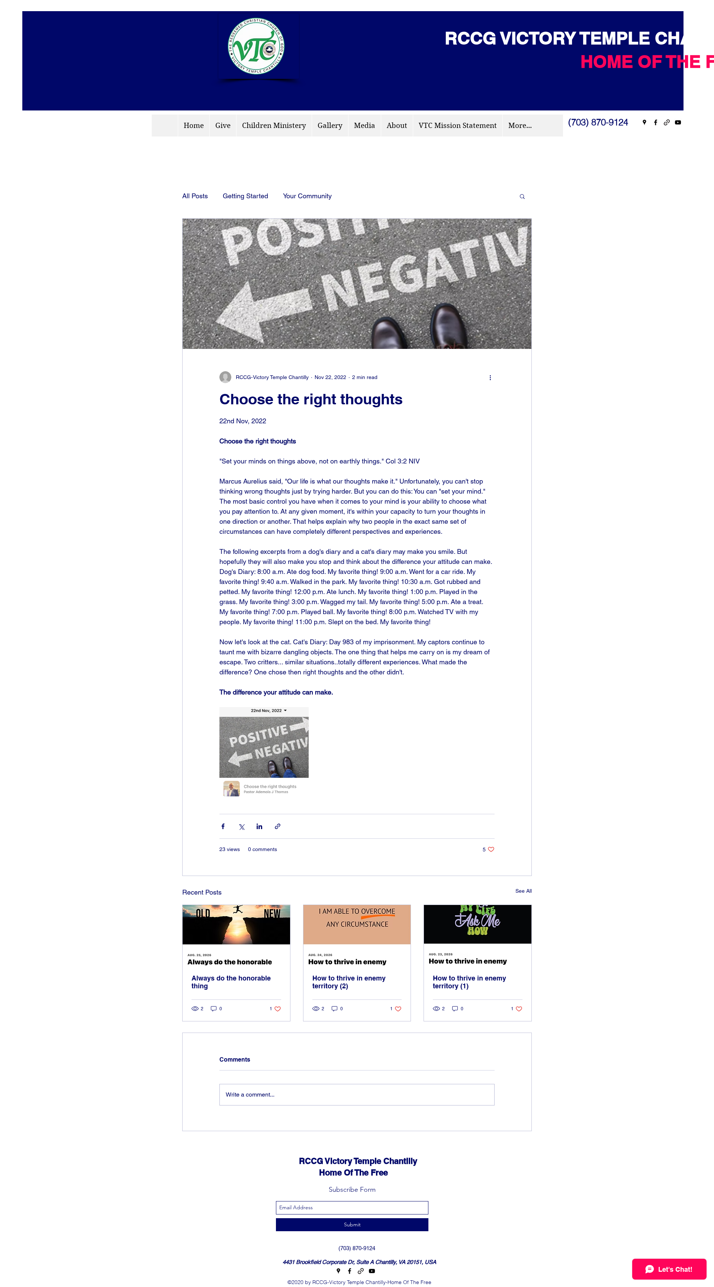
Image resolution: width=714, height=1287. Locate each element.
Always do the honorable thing (231, 982)
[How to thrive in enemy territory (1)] (477, 935)
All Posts (195, 196)
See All (523, 891)
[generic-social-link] (666, 122)
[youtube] (678, 122)
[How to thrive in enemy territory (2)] (357, 935)
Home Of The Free (337, 1172)
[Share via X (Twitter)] (241, 826)
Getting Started (245, 196)
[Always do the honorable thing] (236, 935)
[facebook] (655, 122)
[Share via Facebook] (222, 826)
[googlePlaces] (644, 122)
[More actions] (490, 377)
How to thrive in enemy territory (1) (469, 982)
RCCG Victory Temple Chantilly (351, 1161)
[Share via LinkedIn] (259, 826)
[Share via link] (277, 826)
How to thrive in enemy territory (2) (349, 982)
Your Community (307, 196)
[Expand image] (264, 751)
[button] (522, 196)
